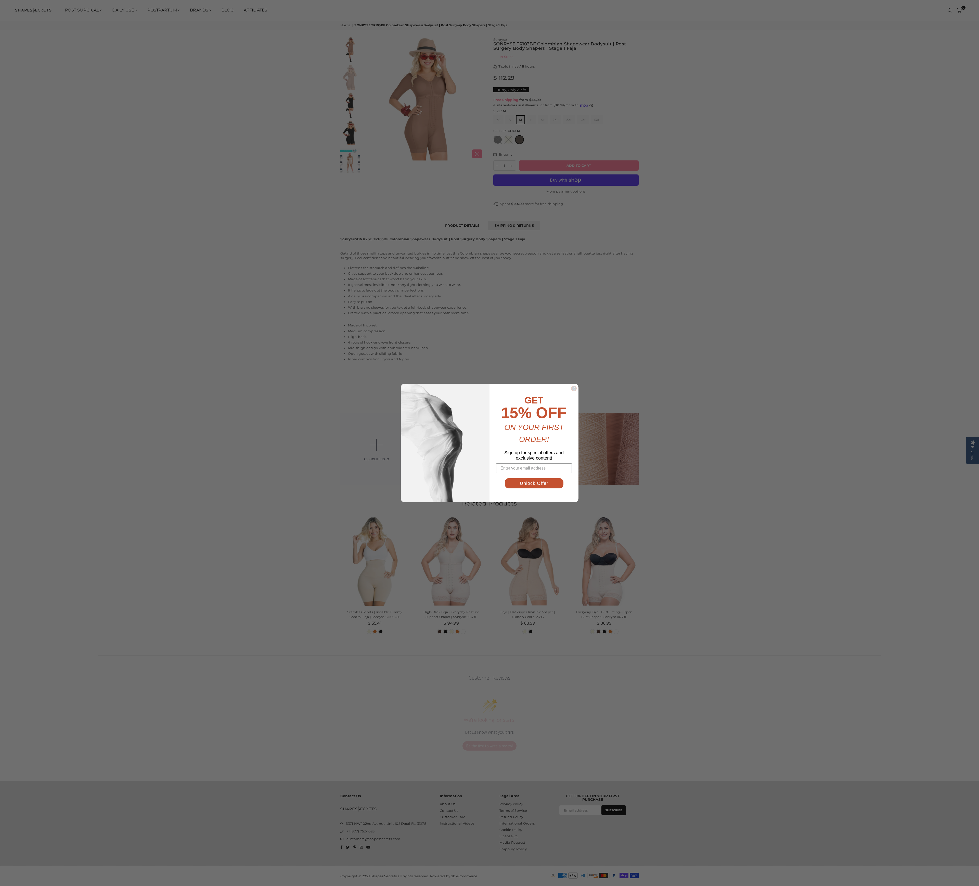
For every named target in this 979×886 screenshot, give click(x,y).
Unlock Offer (534, 483)
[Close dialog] (573, 388)
